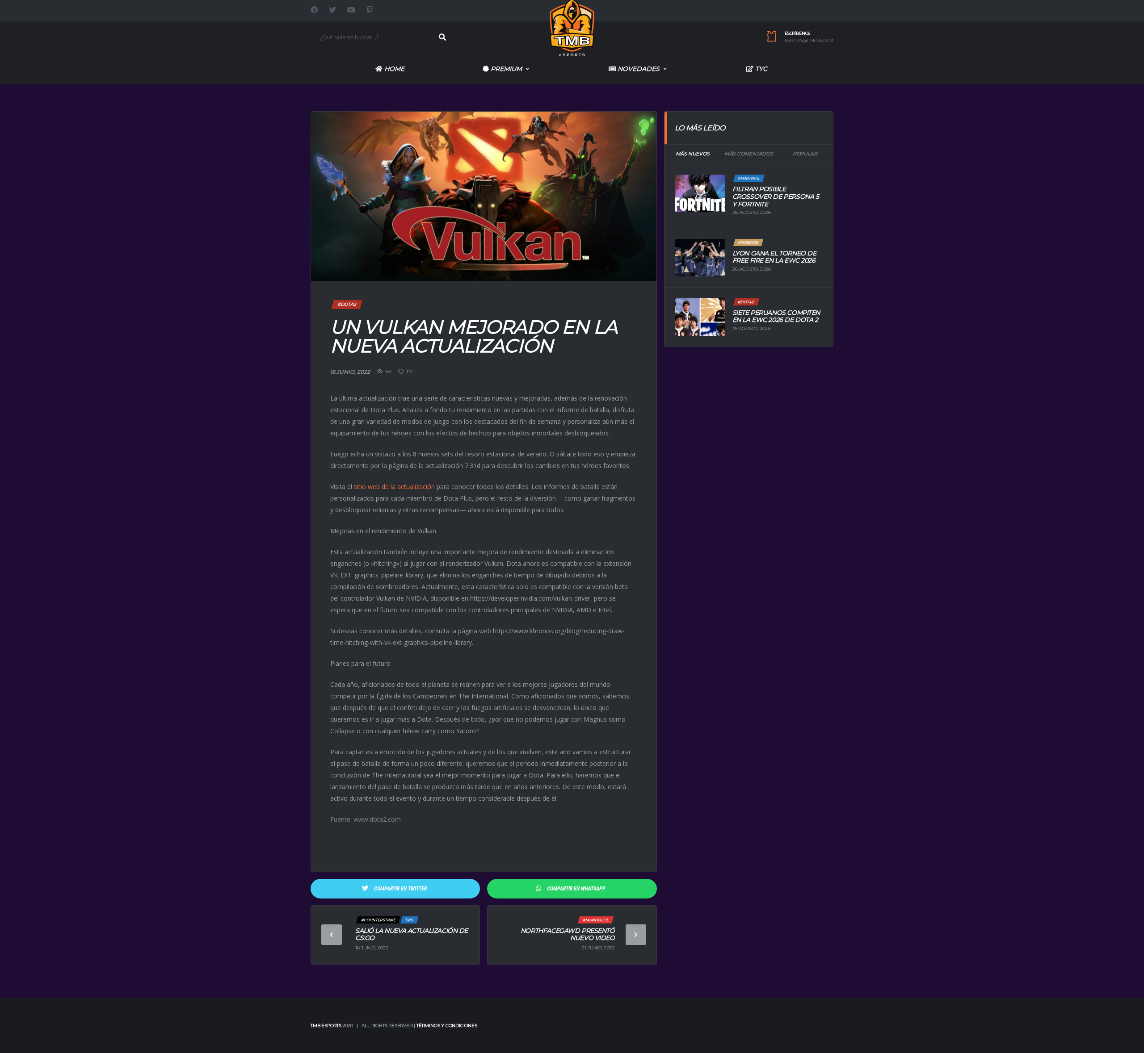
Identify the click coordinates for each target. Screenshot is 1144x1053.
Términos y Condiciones (446, 1025)
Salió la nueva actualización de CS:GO (411, 934)
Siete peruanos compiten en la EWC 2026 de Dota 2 (776, 316)
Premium (505, 69)
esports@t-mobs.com (809, 40)
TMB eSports (326, 1025)
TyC (760, 69)
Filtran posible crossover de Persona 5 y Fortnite (775, 196)
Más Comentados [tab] (748, 153)
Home (393, 69)
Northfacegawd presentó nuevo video (568, 934)
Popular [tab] (805, 153)
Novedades (638, 69)
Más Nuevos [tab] (693, 153)
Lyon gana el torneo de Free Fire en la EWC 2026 (774, 257)
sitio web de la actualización (394, 486)
